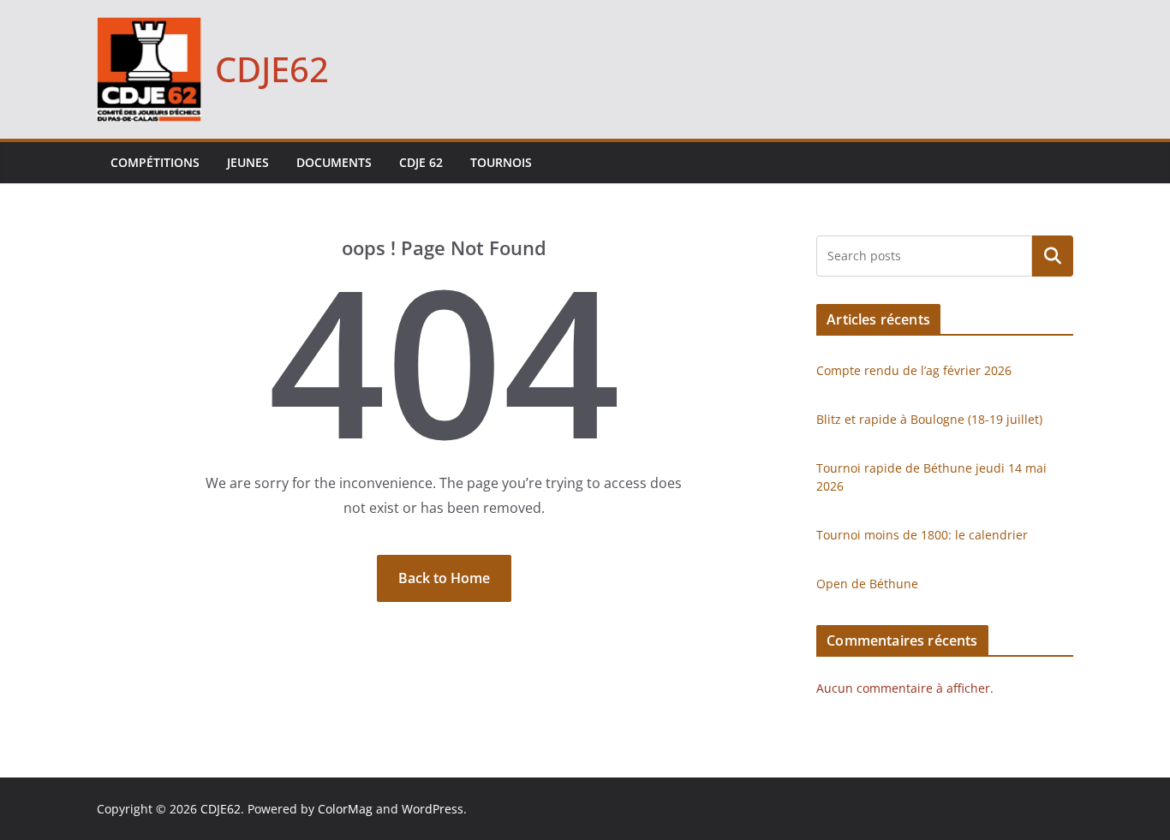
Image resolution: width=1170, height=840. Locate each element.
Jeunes (248, 162)
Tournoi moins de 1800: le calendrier (922, 535)
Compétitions (155, 162)
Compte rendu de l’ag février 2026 (914, 370)
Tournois (501, 162)
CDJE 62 (421, 162)
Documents (334, 162)
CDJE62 (272, 68)
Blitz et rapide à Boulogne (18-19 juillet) (929, 419)
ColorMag (345, 809)
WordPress (432, 809)
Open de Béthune (867, 583)
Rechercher (1052, 256)
